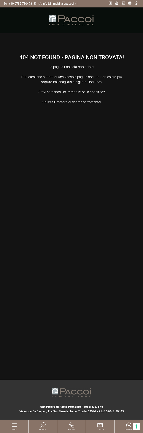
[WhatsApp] (136, 3)
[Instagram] (130, 3)
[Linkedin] (123, 3)
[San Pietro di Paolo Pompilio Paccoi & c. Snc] (71, 20)
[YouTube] (117, 3)
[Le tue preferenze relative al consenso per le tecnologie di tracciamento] (136, 426)
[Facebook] (110, 3)
